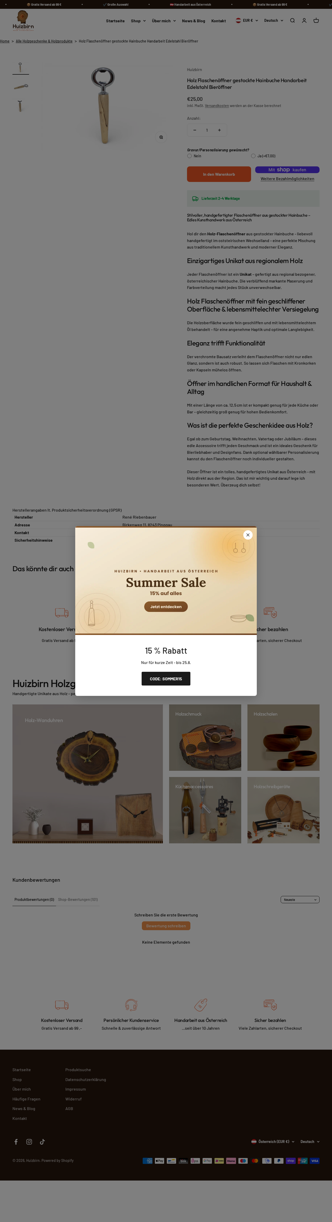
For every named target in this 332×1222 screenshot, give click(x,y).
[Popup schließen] (248, 535)
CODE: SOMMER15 (166, 678)
